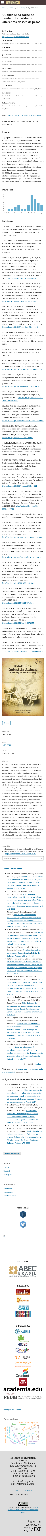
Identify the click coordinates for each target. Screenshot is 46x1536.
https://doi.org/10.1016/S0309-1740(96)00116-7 (25, 651)
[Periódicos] (23, 1316)
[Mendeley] (23, 1385)
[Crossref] (23, 1376)
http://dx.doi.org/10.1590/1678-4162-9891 (18, 583)
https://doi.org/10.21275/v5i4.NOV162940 (18, 603)
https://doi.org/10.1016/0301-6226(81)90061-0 (20, 327)
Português (8, 1174)
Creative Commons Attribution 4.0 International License (23, 1509)
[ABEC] (23, 1276)
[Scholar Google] (23, 1353)
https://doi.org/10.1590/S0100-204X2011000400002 (22, 369)
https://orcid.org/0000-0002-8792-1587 (15, 37)
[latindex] (23, 1294)
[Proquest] (23, 1345)
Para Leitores (8, 1189)
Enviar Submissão (12, 1153)
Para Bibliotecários (10, 1196)
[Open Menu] (2, 2)
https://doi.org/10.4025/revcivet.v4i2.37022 (19, 301)
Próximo (38, 1064)
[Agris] (23, 1333)
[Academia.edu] (23, 1391)
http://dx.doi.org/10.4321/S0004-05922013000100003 (23, 420)
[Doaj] (23, 1360)
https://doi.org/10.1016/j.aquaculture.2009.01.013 (21, 557)
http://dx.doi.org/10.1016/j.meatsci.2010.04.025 (20, 386)
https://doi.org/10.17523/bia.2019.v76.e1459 (23, 115)
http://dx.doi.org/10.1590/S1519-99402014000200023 (23, 537)
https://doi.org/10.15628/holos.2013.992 (17, 438)
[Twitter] (23, 1224)
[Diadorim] (23, 1302)
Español (7, 1171)
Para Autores (8, 1192)
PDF (7, 723)
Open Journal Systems (12, 1409)
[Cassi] (23, 1310)
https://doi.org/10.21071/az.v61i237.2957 (18, 623)
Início (4, 8)
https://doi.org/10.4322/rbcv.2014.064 (21, 278)
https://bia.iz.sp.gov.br (23, 1490)
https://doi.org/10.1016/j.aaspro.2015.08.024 (19, 486)
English (6, 1167)
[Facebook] (23, 1214)
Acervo (11, 8)
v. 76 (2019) (21, 8)
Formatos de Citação (11, 858)
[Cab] (23, 1341)
